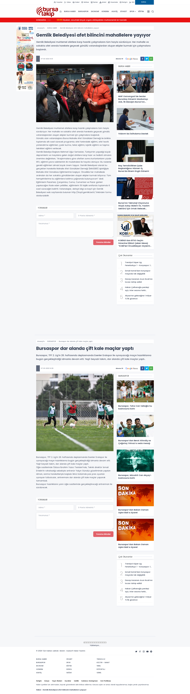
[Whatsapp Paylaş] (151, 59)
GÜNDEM (105, 11)
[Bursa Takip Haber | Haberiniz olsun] (47, 11)
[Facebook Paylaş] (142, 59)
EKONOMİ (95, 11)
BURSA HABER (70, 11)
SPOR (132, 11)
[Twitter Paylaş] (147, 59)
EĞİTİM (141, 11)
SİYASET (123, 11)
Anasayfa (41, 28)
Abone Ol (119, 59)
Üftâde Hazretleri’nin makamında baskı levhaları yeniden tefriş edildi (92, 20)
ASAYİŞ (114, 11)
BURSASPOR (83, 11)
